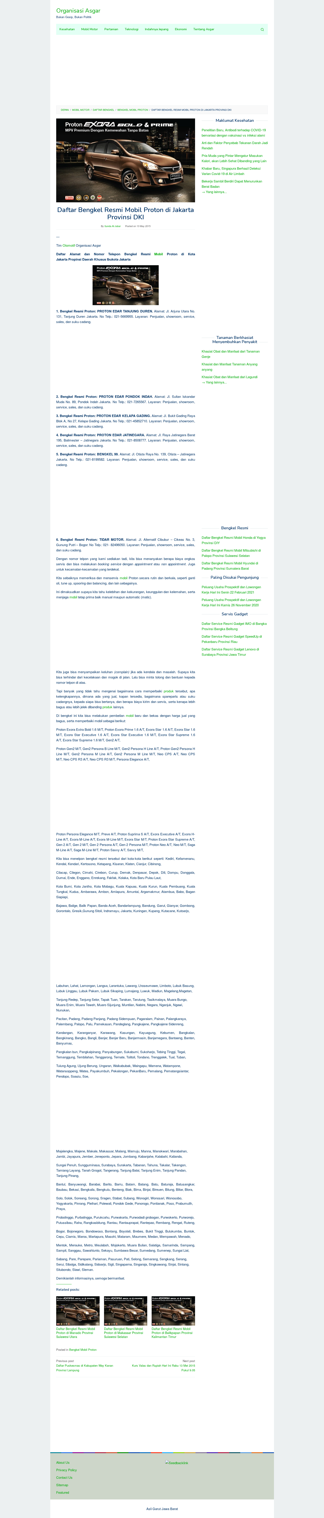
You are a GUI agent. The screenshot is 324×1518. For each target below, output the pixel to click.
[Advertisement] (162, 70)
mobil (123, 577)
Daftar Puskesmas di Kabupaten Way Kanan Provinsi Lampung (84, 1365)
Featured (62, 1492)
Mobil (158, 254)
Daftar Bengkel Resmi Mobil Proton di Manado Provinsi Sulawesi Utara (75, 1332)
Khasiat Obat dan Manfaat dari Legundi (229, 377)
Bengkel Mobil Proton (83, 1349)
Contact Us (64, 1477)
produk (169, 691)
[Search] (262, 29)
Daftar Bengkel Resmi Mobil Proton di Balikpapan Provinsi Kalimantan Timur (172, 1332)
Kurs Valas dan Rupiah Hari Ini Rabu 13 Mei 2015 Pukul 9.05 (163, 1365)
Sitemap (62, 1484)
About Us (63, 1462)
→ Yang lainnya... (214, 191)
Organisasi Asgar (78, 11)
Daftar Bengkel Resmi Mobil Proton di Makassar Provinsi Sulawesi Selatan (123, 1332)
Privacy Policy (66, 1469)
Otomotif (69, 245)
